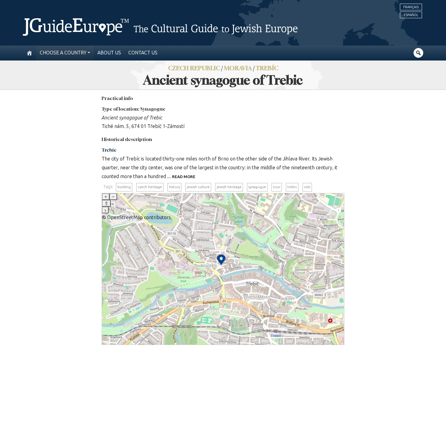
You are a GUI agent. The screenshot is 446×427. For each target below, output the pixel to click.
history (174, 187)
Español (411, 15)
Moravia (238, 67)
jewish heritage (229, 187)
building (124, 187)
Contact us (142, 53)
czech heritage (150, 187)
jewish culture (198, 187)
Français (411, 7)
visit (307, 187)
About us (109, 53)
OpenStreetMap (125, 217)
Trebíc (267, 67)
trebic (292, 187)
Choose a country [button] (63, 53)
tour (276, 187)
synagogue (257, 187)
